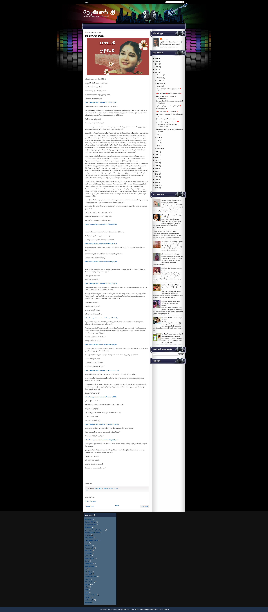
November (160, 78)
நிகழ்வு (87, 561)
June (158, 137)
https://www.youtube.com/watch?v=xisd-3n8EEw (101, 397)
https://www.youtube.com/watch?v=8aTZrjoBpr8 (101, 261)
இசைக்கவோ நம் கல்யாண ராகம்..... (166, 119)
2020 (156, 152)
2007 (156, 188)
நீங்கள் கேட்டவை (89, 566)
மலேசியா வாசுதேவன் (91, 594)
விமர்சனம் (87, 597)
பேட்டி (86, 587)
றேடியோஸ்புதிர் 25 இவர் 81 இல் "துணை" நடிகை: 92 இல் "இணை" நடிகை (171, 287)
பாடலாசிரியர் (88, 574)
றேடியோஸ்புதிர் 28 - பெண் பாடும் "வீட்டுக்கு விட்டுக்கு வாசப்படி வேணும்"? (171, 303)
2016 (156, 163)
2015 (156, 166)
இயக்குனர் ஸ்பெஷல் (90, 524)
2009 (156, 182)
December (160, 75)
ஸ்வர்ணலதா (88, 602)
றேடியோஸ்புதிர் (89, 600)
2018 (156, 157)
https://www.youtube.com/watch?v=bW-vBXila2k (101, 243)
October (159, 80)
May (158, 140)
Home (86, 2)
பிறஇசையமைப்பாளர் (90, 576)
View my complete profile (169, 47)
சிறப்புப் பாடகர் (89, 548)
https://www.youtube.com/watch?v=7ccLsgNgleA (101, 344)
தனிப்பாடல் (88, 556)
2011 (156, 177)
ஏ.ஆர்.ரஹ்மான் (89, 537)
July (158, 134)
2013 (156, 171)
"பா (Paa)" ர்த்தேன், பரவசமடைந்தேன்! (173, 334)
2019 (156, 154)
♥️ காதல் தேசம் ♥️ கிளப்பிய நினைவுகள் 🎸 (169, 93)
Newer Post (90, 506)
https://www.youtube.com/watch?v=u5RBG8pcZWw (102, 370)
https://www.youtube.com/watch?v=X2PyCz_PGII (101, 102)
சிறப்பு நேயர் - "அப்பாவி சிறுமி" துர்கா (172, 241)
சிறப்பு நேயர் (88, 545)
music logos (154, 609)
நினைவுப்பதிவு (89, 563)
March (158, 146)
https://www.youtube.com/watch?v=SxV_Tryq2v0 (101, 283)
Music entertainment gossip (143, 609)
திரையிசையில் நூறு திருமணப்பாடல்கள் (165, 231)
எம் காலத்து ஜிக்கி (161, 108)
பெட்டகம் (87, 584)
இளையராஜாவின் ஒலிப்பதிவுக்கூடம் (95, 530)
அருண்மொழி (88, 519)
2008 (156, 185)
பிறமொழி (87, 579)
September (160, 83)
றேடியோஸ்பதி (99, 12)
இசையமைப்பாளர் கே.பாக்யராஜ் (170, 254)
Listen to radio (130, 609)
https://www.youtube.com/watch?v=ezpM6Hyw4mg (102, 424)
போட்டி (87, 592)
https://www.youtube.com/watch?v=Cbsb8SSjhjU (101, 224)
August (159, 86)
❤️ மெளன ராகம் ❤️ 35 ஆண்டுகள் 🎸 (167, 111)
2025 (156, 61)
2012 (156, 174)
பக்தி (86, 569)
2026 (156, 58)
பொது (86, 589)
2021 (156, 72)
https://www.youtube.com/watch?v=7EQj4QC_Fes (101, 440)
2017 (156, 160)
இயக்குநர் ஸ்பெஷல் (90, 522)
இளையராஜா (88, 527)
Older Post (144, 506)
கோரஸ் (87, 543)
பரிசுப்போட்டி (88, 571)
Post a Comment (90, 501)
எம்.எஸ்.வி (88, 535)
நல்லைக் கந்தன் (89, 558)
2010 (156, 179)
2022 (156, 69)
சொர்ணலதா (88, 553)
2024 (156, 64)
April (158, 143)
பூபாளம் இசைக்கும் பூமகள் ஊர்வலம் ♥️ (167, 122)
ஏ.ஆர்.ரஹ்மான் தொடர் (91, 540)
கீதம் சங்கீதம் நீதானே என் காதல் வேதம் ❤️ (168, 106)
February (159, 148)
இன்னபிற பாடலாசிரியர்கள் (92, 532)
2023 (156, 67)
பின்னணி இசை (89, 582)
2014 (156, 168)
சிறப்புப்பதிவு (88, 550)
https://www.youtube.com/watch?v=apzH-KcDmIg (101, 318)
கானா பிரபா (98, 488)
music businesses (164, 609)
